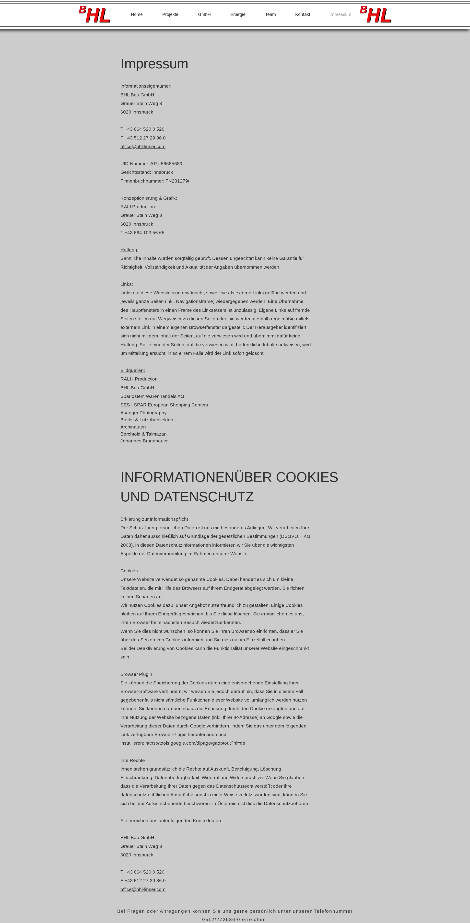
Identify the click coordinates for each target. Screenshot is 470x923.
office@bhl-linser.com (142, 146)
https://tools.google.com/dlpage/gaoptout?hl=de (195, 743)
